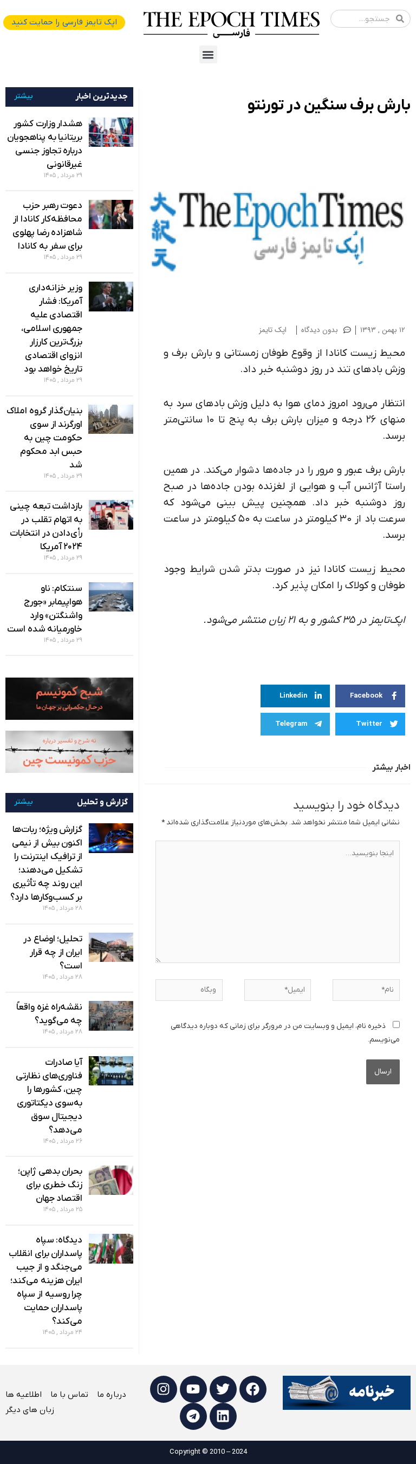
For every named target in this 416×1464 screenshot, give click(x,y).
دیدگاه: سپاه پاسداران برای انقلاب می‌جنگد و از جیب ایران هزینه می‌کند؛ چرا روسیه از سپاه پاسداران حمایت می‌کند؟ (45, 1281)
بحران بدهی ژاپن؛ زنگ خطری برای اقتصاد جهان (50, 1185)
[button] (208, 54)
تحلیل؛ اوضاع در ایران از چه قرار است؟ (52, 952)
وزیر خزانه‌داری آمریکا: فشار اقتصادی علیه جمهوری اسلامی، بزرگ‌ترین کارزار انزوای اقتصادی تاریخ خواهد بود (52, 328)
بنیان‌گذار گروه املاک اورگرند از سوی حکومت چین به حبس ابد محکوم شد (44, 438)
